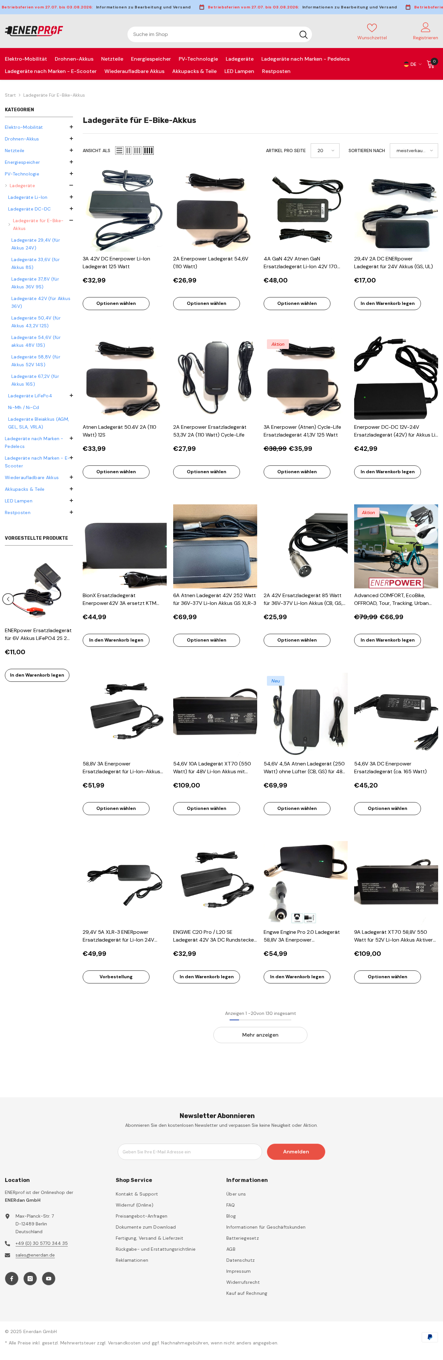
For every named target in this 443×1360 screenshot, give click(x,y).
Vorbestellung (116, 977)
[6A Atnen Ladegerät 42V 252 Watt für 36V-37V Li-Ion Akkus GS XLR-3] (215, 546)
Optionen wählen (116, 303)
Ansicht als (96, 150)
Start (10, 95)
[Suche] (219, 34)
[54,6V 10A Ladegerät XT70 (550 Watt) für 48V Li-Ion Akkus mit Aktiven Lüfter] (215, 715)
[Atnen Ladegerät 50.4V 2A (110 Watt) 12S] (125, 378)
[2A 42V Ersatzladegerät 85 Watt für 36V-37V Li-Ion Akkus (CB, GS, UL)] (306, 546)
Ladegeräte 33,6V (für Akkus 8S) (35, 263)
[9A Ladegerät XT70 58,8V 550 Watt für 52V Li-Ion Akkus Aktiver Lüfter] (396, 883)
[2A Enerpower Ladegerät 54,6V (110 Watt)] (215, 210)
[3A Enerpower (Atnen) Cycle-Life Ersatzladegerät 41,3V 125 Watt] (306, 378)
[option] (39, 621)
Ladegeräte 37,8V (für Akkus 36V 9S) (35, 283)
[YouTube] (48, 1278)
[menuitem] (39, 127)
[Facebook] (11, 1278)
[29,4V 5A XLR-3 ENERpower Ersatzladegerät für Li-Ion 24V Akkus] (125, 883)
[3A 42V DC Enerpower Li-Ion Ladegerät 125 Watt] (125, 210)
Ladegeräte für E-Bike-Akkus (54, 95)
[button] (39, 150)
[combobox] (211, 34)
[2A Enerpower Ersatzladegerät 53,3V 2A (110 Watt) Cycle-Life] (215, 378)
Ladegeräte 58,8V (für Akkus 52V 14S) (35, 360)
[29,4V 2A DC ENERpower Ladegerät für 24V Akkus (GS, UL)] (396, 210)
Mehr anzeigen (260, 1034)
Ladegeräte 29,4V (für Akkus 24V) (35, 244)
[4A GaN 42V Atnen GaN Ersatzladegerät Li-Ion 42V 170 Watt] (306, 210)
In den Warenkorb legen (37, 675)
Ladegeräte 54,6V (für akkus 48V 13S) (36, 341)
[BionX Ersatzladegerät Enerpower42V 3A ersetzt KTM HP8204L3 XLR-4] (125, 546)
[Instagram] (30, 1278)
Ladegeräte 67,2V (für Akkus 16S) (35, 380)
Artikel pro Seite (286, 150)
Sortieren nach (367, 150)
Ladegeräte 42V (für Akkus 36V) (40, 302)
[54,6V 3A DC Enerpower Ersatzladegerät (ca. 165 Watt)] (396, 715)
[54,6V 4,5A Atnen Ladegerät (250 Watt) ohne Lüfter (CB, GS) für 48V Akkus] (306, 715)
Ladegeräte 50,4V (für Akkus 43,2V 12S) (36, 322)
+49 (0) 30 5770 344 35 (42, 1243)
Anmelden (296, 1151)
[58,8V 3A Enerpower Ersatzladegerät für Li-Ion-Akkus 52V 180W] (125, 715)
